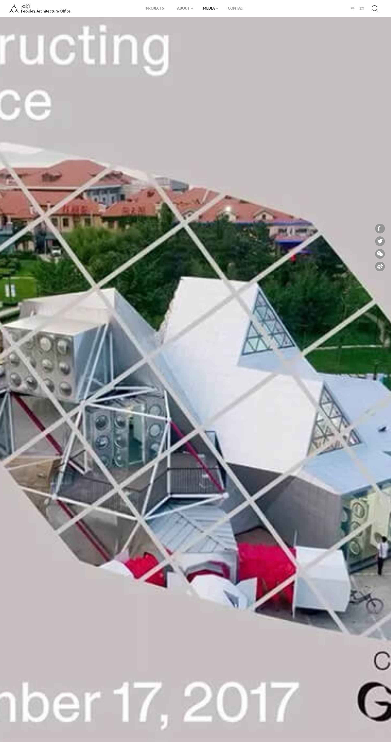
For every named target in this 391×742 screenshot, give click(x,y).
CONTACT (236, 8)
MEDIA (209, 8)
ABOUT (183, 8)
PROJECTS (155, 8)
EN (362, 8)
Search (375, 8)
